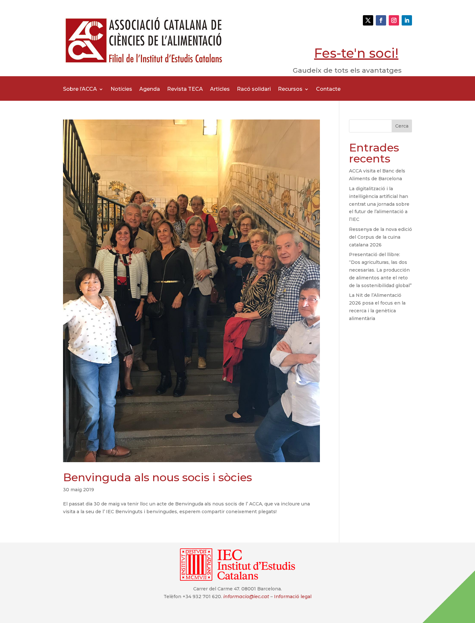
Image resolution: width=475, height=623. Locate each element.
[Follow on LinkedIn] (407, 20)
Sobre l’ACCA (80, 89)
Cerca (401, 126)
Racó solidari (254, 89)
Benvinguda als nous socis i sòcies (157, 477)
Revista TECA (185, 89)
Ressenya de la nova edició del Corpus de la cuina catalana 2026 (380, 237)
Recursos (290, 89)
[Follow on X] (368, 20)
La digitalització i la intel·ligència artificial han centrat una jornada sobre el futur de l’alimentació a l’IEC (379, 204)
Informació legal (292, 596)
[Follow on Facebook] (381, 20)
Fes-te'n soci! (356, 53)
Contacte (328, 89)
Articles (220, 89)
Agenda (149, 89)
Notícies (121, 89)
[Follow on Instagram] (394, 20)
